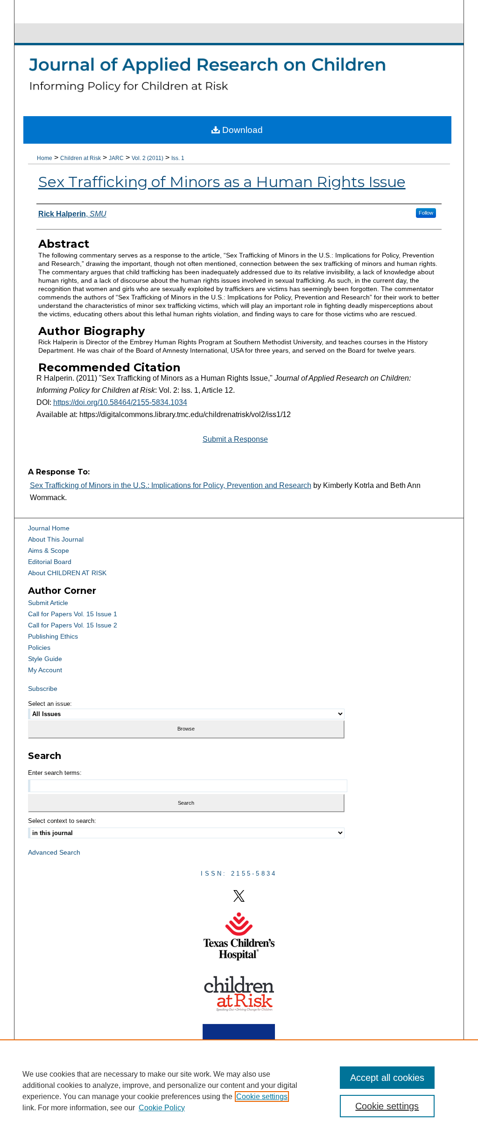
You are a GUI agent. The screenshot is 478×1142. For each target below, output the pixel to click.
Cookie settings (262, 1096)
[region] (239, 1090)
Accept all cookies (387, 1077)
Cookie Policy (162, 1108)
